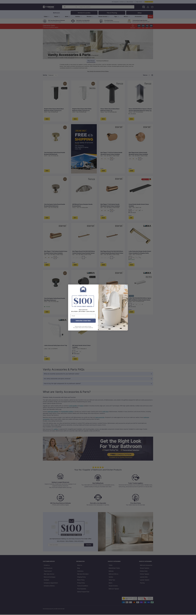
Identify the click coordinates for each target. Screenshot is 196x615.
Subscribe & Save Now (83, 320)
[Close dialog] (126, 286)
